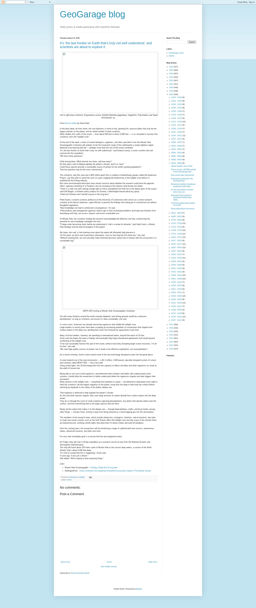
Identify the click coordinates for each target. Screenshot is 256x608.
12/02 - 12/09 (176, 111)
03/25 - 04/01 (176, 282)
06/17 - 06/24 (176, 241)
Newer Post (65, 562)
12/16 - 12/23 (176, 104)
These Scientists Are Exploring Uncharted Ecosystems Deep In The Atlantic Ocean (115, 471)
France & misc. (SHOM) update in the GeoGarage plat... (183, 170)
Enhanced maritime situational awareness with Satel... (183, 185)
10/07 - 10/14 (176, 139)
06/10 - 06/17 (176, 244)
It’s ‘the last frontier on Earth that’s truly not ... (182, 191)
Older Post (152, 562)
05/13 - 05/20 (176, 258)
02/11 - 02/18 (176, 303)
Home (109, 562)
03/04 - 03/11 (176, 292)
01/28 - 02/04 (176, 310)
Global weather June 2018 (181, 166)
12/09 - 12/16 (176, 108)
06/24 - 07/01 (176, 237)
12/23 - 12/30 (176, 101)
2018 (171, 94)
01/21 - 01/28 (176, 313)
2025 (171, 70)
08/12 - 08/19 (176, 213)
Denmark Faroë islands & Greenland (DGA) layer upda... (181, 197)
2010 (171, 349)
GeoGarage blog (92, 14)
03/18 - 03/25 (176, 285)
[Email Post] (90, 477)
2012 (171, 342)
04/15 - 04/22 (176, 272)
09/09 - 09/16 (176, 153)
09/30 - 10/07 (176, 142)
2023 (171, 77)
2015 (171, 331)
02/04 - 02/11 (176, 306)
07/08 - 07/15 (176, 230)
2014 (171, 335)
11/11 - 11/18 (176, 122)
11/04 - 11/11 (176, 125)
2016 (171, 328)
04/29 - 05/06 (176, 265)
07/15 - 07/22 (176, 227)
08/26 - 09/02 (176, 160)
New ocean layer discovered (182, 175)
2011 (171, 345)
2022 (171, 81)
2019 (171, 91)
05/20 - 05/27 (176, 254)
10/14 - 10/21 (176, 135)
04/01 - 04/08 (176, 279)
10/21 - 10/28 (176, 132)
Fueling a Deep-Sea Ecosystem (104, 467)
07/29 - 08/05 (176, 220)
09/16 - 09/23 (176, 149)
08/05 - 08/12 (176, 216)
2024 (171, 74)
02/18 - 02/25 (176, 299)
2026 (171, 67)
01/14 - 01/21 (176, 317)
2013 (171, 338)
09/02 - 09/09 (176, 156)
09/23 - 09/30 (176, 146)
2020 (171, 87)
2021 (171, 84)
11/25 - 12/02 (176, 115)
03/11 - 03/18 (176, 289)
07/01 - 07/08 (176, 234)
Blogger (139, 589)
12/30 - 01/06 (176, 97)
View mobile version (109, 567)
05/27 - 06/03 (176, 251)
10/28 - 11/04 (176, 129)
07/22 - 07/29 (176, 223)
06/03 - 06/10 (176, 248)
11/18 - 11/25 (176, 118)
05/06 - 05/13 (176, 261)
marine (69, 480)
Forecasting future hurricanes (183, 209)
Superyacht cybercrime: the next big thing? (182, 180)
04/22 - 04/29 (176, 268)
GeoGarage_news (176, 53)
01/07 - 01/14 (176, 320)
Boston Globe (71, 123)
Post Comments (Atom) (80, 573)
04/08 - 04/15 (176, 275)
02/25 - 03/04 (176, 296)
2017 (171, 325)
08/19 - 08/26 (176, 163)
